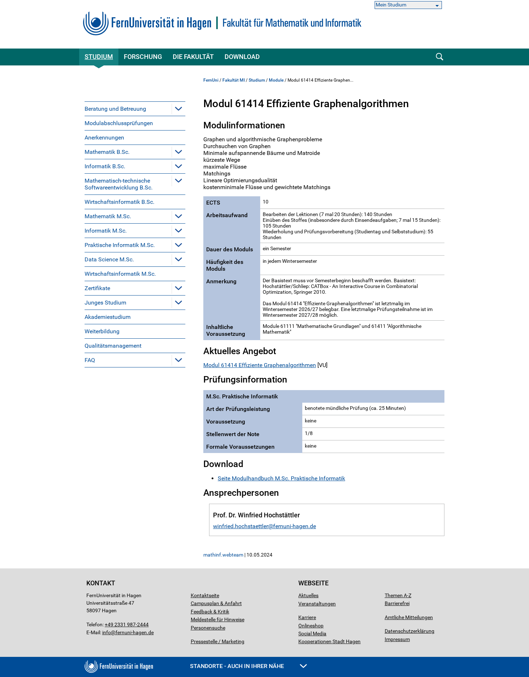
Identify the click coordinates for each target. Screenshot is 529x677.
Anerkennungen (104, 137)
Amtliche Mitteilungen (409, 617)
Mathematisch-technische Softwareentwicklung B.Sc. (119, 184)
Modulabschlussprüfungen (119, 123)
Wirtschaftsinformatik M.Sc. (120, 273)
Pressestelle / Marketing (217, 641)
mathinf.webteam (223, 555)
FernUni (210, 80)
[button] (178, 108)
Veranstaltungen (317, 604)
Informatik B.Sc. (105, 166)
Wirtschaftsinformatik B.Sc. (119, 201)
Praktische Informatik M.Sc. (120, 245)
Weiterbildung (102, 331)
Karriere (307, 617)
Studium (99, 56)
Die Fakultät (193, 56)
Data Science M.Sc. (109, 259)
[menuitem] (135, 108)
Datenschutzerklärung (409, 631)
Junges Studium (105, 302)
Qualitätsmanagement (113, 345)
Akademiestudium (108, 317)
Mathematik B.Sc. (107, 151)
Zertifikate (97, 288)
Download (242, 56)
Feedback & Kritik (210, 611)
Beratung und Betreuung (115, 108)
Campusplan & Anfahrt (216, 603)
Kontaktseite (205, 595)
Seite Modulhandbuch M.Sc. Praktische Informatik (281, 478)
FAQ (90, 360)
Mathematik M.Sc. (108, 216)
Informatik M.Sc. (106, 230)
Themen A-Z (398, 595)
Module (276, 80)
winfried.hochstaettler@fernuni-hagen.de (264, 526)
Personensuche (208, 628)
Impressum (397, 639)
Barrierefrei (397, 603)
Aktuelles (308, 595)
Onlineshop (311, 625)
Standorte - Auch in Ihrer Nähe (237, 666)
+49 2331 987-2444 (127, 624)
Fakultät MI (233, 80)
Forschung (143, 56)
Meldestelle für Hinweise (217, 619)
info (106, 632)
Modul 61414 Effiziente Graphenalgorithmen (259, 365)
